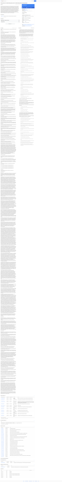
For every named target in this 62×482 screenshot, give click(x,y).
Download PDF (24, 7)
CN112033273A (2, 447)
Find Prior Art (28, 7)
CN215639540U (2, 441)
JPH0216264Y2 (2, 456)
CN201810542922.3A (3, 462)
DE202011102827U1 (3, 405)
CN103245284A (2, 434)
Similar (31, 7)
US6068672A (2, 428)
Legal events (33, 24)
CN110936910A (2, 448)
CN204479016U (2, 408)
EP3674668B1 (2, 429)
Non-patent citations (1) (29, 24)
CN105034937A (2, 410)
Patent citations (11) (25, 24)
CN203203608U (2, 442)
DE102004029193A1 (3, 401)
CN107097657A (2, 435)
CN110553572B (2, 436)
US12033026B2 (2, 454)
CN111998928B (2, 455)
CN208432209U (2, 415)
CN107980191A (2, 413)
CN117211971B (2, 449)
